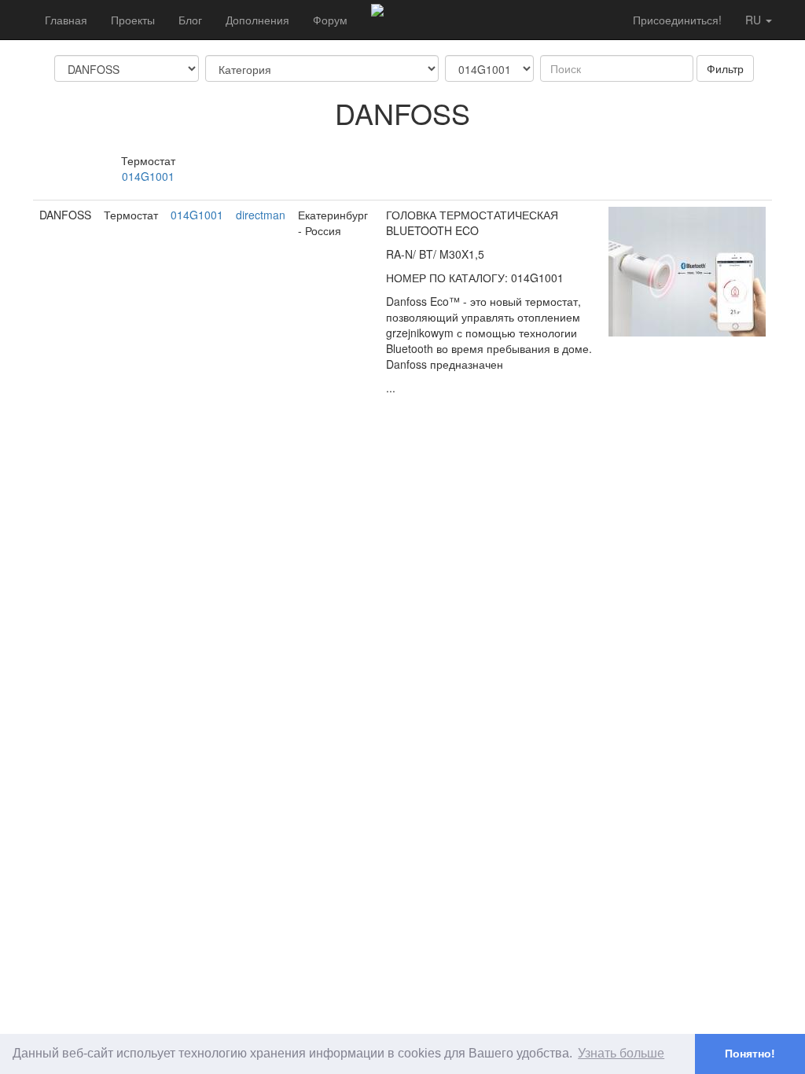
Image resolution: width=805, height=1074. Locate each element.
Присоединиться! (677, 20)
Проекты (133, 20)
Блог (190, 20)
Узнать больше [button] (621, 1053)
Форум (330, 20)
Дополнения (257, 20)
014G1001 (148, 176)
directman (260, 215)
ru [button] (754, 20)
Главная (66, 20)
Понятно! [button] (750, 1053)
